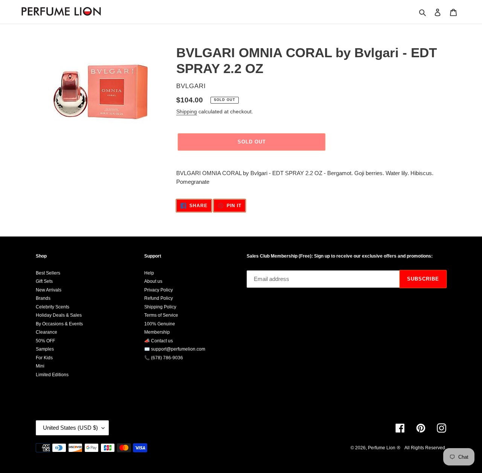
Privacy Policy (158, 290)
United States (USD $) (70, 427)
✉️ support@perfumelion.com (174, 349)
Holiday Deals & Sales (59, 315)
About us (153, 281)
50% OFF (45, 340)
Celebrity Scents (52, 307)
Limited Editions (52, 374)
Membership (157, 332)
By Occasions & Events (59, 324)
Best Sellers (48, 273)
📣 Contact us (158, 340)
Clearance (46, 332)
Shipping (186, 111)
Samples (45, 349)
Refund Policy (158, 298)
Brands (43, 298)
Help (149, 273)
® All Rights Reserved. (421, 447)
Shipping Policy (160, 307)
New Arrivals (48, 290)
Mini (40, 366)
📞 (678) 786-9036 (163, 357)
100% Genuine (159, 324)
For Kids (44, 357)
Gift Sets (44, 281)
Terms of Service (161, 315)
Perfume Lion (381, 447)
